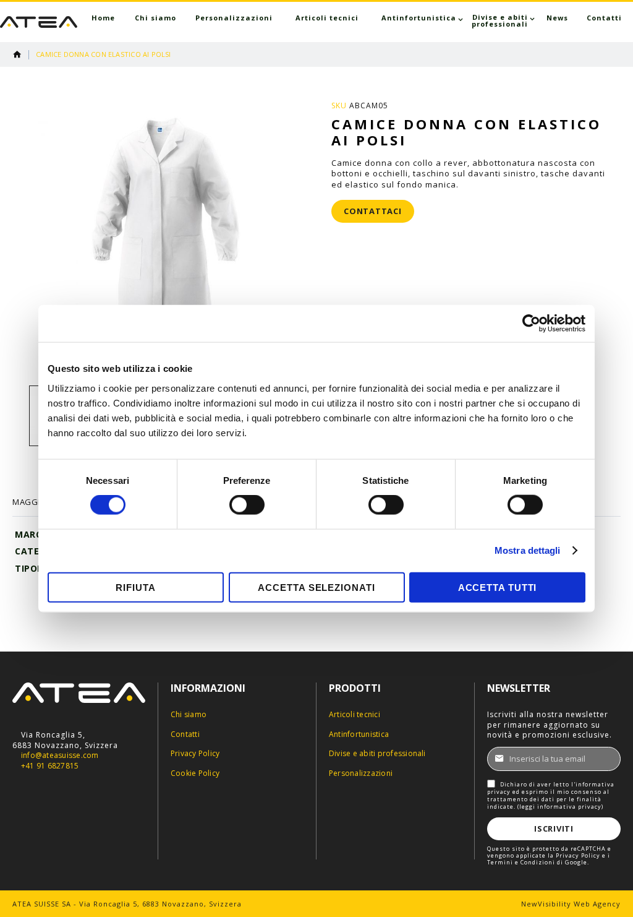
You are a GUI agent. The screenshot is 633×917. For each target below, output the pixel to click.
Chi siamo (188, 715)
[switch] (247, 506)
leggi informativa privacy (560, 807)
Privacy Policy (195, 754)
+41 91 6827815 (50, 766)
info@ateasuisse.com (60, 755)
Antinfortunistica (359, 734)
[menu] (356, 21)
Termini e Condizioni (521, 862)
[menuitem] (103, 17)
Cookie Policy (195, 773)
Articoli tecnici (354, 715)
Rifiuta (135, 587)
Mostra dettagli (528, 550)
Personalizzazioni (361, 773)
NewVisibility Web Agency (571, 903)
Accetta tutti (497, 587)
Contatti (185, 734)
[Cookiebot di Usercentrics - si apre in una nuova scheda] (531, 323)
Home (17, 54)
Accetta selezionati (316, 587)
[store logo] (38, 22)
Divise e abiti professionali (377, 754)
